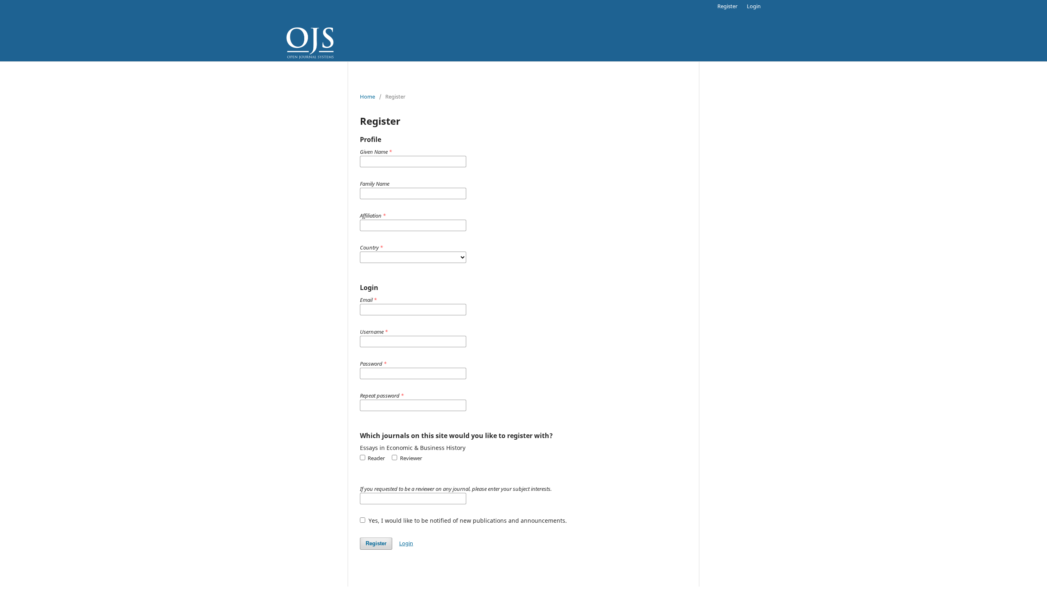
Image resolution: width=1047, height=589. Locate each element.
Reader (375, 458)
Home (367, 96)
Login (754, 6)
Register (727, 6)
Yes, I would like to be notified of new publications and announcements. (467, 520)
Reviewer (410, 458)
